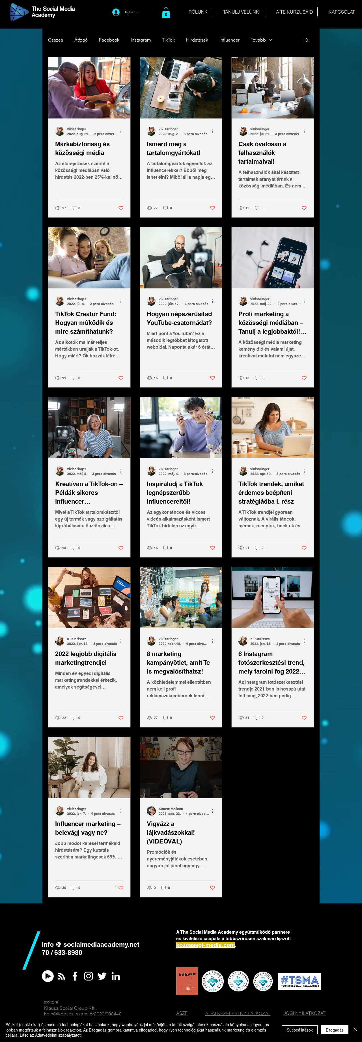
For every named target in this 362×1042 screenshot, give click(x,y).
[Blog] (61, 976)
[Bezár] (355, 1029)
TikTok (168, 40)
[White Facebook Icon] (75, 976)
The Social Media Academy (53, 11)
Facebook (109, 40)
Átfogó (81, 40)
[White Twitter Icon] (102, 976)
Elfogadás (335, 1030)
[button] (166, 12)
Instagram (141, 40)
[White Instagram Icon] (88, 976)
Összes (55, 40)
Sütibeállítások (300, 1030)
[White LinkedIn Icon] (116, 976)
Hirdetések (197, 40)
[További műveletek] (122, 131)
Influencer (229, 40)
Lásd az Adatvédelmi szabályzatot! (51, 1035)
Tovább (258, 40)
